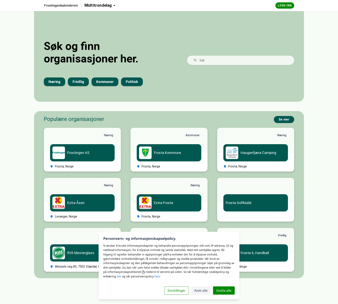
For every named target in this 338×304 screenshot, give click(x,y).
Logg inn (285, 5)
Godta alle (223, 290)
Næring (54, 82)
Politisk (132, 82)
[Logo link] (61, 5)
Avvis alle (201, 290)
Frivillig (78, 82)
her (119, 276)
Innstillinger (176, 290)
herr (157, 276)
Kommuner (105, 82)
